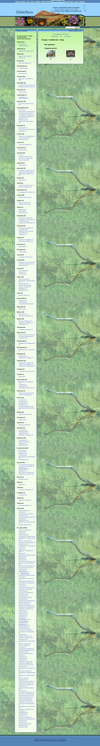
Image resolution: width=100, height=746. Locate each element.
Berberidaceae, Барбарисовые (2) (27, 555)
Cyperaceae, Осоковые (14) (25, 156)
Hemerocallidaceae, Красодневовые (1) (23, 622)
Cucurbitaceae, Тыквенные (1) (26, 513)
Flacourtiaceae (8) (23, 515)
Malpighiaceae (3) (23, 356)
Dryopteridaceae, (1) (23, 595)
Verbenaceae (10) (23, 265)
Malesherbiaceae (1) (23, 652)
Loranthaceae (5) (23, 430)
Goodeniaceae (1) (23, 615)
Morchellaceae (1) (23, 73)
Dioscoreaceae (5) (23, 591)
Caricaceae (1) (22, 512)
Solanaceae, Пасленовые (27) (26, 709)
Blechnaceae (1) (23, 211)
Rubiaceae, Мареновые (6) (25, 698)
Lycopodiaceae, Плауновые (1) (26, 303)
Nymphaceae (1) (23, 660)
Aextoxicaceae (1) (23, 127)
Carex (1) (21, 155)
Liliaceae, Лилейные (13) (25, 643)
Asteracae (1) (22, 547)
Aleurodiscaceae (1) (23, 479)
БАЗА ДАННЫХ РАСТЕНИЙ (60, 34)
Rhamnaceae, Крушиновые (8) (26, 393)
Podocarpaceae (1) (23, 679)
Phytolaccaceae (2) (23, 119)
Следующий (67, 36)
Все (61, 36)
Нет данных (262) (23, 727)
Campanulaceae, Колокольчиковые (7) (24, 98)
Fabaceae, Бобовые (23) (25, 202)
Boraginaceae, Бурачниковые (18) (27, 561)
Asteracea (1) (22, 549)
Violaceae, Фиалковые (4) (25, 723)
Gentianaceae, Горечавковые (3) (27, 222)
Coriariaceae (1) (22, 384)
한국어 (55, 739)
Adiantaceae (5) (22, 209)
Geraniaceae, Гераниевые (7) (26, 228)
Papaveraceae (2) (23, 666)
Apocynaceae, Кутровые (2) (25, 218)
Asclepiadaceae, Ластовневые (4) (27, 219)
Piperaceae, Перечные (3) (25, 670)
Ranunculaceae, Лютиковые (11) (27, 387)
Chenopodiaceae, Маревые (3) (26, 581)
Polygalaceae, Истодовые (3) (26, 357)
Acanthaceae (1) (23, 450)
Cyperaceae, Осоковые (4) (25, 589)
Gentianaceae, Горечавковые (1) (27, 607)
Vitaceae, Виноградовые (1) (25, 394)
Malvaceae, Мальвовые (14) (26, 315)
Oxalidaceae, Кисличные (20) (26, 231)
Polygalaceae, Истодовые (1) (26, 683)
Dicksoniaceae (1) (23, 212)
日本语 (64, 739)
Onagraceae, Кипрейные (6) (25, 661)
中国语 (59, 739)
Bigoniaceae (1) (22, 558)
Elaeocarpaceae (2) (23, 314)
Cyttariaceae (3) (22, 165)
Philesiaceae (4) (22, 288)
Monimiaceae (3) (23, 274)
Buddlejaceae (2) (23, 453)
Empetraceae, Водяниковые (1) (26, 185)
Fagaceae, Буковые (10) (25, 204)
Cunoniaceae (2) (23, 399)
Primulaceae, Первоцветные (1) (26, 692)
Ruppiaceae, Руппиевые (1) (25, 700)
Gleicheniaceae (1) (23, 613)
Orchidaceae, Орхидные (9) (25, 663)
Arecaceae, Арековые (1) (25, 63)
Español (41, 739)
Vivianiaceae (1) (22, 234)
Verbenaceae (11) (23, 720)
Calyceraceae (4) (23, 92)
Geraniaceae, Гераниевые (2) (26, 608)
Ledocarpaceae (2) (23, 229)
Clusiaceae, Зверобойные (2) (26, 489)
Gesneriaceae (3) (23, 455)
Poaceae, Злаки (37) (24, 160)
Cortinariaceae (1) (23, 149)
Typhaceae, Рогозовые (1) (25, 500)
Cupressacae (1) (23, 586)
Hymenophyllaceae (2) (24, 626)
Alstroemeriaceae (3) (24, 534)
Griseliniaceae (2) (23, 616)
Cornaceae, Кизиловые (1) (25, 144)
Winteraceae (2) (22, 309)
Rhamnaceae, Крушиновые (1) (26, 695)
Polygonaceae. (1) (23, 686)
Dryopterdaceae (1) (23, 594)
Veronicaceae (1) (23, 722)
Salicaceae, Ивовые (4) (24, 424)
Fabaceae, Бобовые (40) (25, 602)
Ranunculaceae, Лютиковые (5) (26, 693)
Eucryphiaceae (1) (23, 403)
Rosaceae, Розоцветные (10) (26, 697)
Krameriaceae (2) (23, 634)
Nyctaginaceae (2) (23, 118)
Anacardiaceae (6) (23, 440)
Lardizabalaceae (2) (23, 386)
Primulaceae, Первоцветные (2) (26, 371)
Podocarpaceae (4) (23, 139)
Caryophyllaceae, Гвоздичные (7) (27, 114)
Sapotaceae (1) (22, 180)
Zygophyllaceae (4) (23, 445)
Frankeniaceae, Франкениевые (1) (27, 517)
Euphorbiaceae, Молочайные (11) (27, 192)
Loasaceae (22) (22, 518)
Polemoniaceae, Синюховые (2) (26, 472)
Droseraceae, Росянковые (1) (26, 592)
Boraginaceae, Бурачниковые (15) (27, 262)
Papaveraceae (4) (23, 338)
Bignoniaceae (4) (23, 451)
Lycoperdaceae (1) (23, 302)
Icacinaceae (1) (22, 131)
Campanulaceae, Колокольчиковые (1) (24, 571)
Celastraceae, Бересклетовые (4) (27, 129)
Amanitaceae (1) (23, 44)
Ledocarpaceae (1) (23, 639)
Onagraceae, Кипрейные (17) (26, 322)
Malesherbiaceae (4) (23, 520)
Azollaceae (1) (22, 553)
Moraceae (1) (22, 655)
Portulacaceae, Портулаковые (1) (27, 366)
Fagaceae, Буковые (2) (24, 604)
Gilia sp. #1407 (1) (23, 612)
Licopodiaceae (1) (23, 300)
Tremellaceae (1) (23, 495)
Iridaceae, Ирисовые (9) (24, 628)
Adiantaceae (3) (22, 531)
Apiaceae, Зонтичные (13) (25, 540)
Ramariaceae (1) (23, 246)
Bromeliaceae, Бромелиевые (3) (26, 566)
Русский (51, 739)
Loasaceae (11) (22, 647)
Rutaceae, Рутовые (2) (24, 441)
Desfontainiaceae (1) (24, 221)
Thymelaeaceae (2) (23, 324)
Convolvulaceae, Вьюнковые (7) (26, 582)
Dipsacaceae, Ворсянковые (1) (26, 172)
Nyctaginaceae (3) (23, 658)
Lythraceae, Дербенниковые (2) (26, 650)
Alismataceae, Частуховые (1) (26, 51)
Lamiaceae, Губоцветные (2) (26, 637)
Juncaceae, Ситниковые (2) (25, 158)
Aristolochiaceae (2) (23, 68)
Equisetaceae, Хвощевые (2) (26, 241)
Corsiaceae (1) (22, 584)
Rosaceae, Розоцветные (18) (26, 406)
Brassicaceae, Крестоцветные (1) (27, 334)
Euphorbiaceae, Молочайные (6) (27, 600)
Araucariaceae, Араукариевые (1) (27, 136)
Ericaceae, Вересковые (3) (25, 597)
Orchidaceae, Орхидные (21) (26, 329)
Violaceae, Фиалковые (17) (25, 524)
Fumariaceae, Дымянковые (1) (26, 605)
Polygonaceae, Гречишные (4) (26, 364)
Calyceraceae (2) (23, 569)
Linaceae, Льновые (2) (24, 295)
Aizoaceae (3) (22, 110)
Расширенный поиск (85, 27)
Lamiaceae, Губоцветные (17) (26, 263)
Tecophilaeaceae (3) (23, 290)
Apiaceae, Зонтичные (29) (25, 56)
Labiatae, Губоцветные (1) (25, 636)
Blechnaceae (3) (23, 559)
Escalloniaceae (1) (23, 599)
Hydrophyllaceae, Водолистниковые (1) (24, 468)
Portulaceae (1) (22, 690)
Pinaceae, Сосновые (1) (24, 137)
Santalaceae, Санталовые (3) (26, 435)
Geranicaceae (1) (23, 610)
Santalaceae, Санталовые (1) (26, 702)
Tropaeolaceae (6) (23, 714)
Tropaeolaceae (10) (23, 232)
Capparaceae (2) (24, 573)
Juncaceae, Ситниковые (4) (25, 630)
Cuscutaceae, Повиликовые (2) (26, 466)
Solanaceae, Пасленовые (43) (26, 474)
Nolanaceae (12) (23, 656)
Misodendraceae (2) (23, 431)
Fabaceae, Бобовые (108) (25, 197)
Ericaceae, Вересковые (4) (25, 187)
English (36, 739)
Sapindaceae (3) (23, 443)
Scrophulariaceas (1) (24, 459)
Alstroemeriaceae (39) (24, 279)
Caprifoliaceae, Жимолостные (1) (27, 170)
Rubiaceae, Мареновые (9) (25, 414)
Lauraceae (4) (22, 272)
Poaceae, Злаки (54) (24, 678)
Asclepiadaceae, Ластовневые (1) (27, 545)
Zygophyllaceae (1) (23, 725)
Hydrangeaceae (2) (23, 404)
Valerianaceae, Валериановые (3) (27, 718)
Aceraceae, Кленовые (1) (25, 530)
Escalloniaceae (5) (23, 401)
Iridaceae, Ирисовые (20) (25, 285)
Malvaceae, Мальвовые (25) (26, 653)
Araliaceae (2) (22, 57)
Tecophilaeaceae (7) (23, 712)
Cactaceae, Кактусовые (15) (26, 567)
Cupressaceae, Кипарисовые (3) (27, 587)
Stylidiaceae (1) (22, 710)
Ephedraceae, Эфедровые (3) (26, 239)
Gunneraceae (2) (23, 251)
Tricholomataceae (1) (24, 45)
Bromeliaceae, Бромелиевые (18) (27, 86)
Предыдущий (54, 36)
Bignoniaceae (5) (23, 556)
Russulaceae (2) (23, 419)
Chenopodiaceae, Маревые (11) (26, 116)
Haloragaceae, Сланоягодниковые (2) (24, 619)
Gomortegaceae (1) (23, 270)
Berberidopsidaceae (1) (24, 510)
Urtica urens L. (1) (23, 715)
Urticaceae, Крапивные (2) (25, 505)
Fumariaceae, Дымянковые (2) (26, 336)
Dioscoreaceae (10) (23, 283)
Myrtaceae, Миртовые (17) (25, 321)
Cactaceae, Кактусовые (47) (26, 113)
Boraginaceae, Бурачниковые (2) (27, 85)
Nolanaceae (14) (23, 470)
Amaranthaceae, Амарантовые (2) (27, 111)
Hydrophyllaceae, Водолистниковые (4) (24, 624)
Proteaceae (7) (22, 376)
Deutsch (46, 739)
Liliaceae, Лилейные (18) (25, 286)
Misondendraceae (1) (24, 433)
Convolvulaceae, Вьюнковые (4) (26, 464)
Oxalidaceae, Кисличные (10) (26, 664)
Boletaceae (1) (22, 484)
